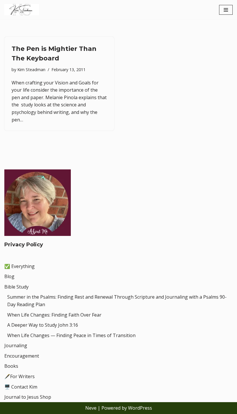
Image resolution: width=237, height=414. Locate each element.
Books (11, 366)
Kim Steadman (31, 69)
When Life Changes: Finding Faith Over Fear (54, 315)
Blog (9, 276)
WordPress (140, 408)
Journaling (15, 345)
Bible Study (16, 287)
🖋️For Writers (19, 376)
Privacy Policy (23, 244)
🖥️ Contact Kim (20, 387)
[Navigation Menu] (226, 10)
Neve (91, 408)
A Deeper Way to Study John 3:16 (42, 325)
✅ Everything (19, 266)
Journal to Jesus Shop (27, 397)
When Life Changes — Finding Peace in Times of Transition (71, 335)
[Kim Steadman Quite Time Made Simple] (21, 9)
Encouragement (21, 356)
